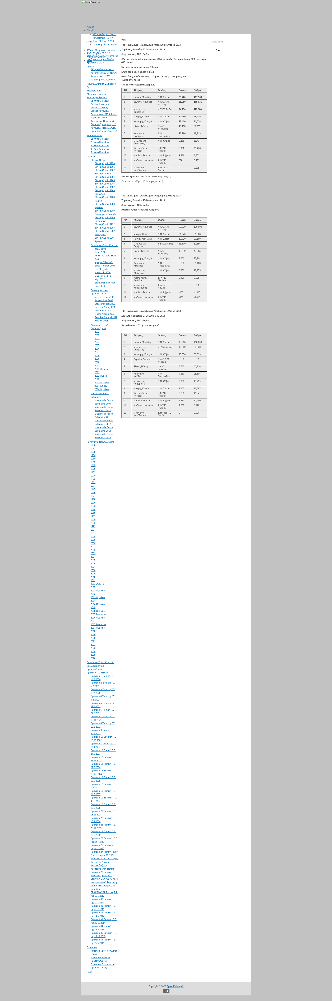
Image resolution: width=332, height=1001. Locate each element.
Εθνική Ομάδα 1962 (105, 170)
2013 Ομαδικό (102, 382)
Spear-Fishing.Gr (175, 986)
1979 (93, 502)
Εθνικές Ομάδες (99, 160)
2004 (97, 342)
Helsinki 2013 (101, 320)
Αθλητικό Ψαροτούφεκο (104, 34)
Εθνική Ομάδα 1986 (105, 183)
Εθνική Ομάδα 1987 (105, 187)
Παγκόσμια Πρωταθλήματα (104, 245)
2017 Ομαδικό (98, 627)
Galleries (91, 156)
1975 (93, 489)
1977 (93, 496)
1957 (93, 448)
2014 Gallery (101, 386)
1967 (93, 472)
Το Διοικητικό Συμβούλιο (105, 44)
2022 (93, 644)
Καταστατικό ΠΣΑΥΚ (103, 38)
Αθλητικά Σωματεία (96, 57)
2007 (97, 352)
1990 (93, 519)
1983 (93, 506)
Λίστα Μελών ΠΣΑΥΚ (103, 41)
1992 (93, 523)
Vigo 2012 (100, 279)
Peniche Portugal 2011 (106, 317)
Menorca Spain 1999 (105, 297)
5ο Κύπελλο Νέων (100, 101)
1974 (93, 485)
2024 (93, 651)
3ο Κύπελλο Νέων (100, 145)
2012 (97, 372)
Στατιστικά (92, 947)
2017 (93, 621)
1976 (93, 492)
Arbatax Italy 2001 (104, 300)
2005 (97, 345)
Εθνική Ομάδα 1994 (105, 227)
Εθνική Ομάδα (94, 53)
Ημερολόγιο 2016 (95, 62)
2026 (93, 658)
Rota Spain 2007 (103, 310)
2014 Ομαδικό (102, 389)
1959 (93, 455)
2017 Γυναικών (98, 624)
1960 (93, 458)
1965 (93, 465)
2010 (97, 362)
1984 (93, 509)
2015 (93, 607)
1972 (93, 479)
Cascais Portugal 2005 (106, 307)
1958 (93, 452)
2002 (97, 335)
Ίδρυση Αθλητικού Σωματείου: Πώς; (104, 50)
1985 (93, 513)
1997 (93, 533)
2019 (93, 634)
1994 (93, 530)
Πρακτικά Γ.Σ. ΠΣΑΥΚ (98, 672)
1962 (93, 462)
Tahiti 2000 (100, 252)
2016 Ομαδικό (98, 617)
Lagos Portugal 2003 (105, 304)
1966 (93, 469)
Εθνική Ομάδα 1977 (105, 173)
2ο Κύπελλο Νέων (100, 142)
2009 (97, 359)
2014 (93, 600)
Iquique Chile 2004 (104, 262)
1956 (93, 445)
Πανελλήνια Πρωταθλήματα (100, 442)
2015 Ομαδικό (98, 611)
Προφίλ (90, 30)
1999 (93, 540)
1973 (93, 482)
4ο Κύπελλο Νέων (100, 149)
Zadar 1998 (100, 249)
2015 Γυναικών (98, 614)
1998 (93, 536)
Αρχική (90, 26)
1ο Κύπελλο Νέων (100, 139)
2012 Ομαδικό (102, 376)
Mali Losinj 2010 (103, 276)
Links (89, 60)
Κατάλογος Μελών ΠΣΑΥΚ (104, 73)
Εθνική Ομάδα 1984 (105, 177)
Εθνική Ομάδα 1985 (105, 180)
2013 (97, 379)
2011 (97, 365)
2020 (93, 638)
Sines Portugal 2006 (105, 265)
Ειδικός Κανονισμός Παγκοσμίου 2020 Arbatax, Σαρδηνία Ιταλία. (104, 114)
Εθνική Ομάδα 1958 (105, 163)
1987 (93, 516)
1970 (93, 475)
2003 (97, 338)
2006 (97, 348)
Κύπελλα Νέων (94, 135)
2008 (97, 355)
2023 (93, 648)
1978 (93, 499)
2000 (93, 543)
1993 (93, 526)
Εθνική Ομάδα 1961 (105, 167)
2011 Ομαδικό (101, 369)
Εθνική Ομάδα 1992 (105, 224)
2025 (93, 655)
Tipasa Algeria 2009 (104, 314)
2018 (93, 631)
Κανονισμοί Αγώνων (97, 97)
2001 (97, 331)
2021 (93, 641)
